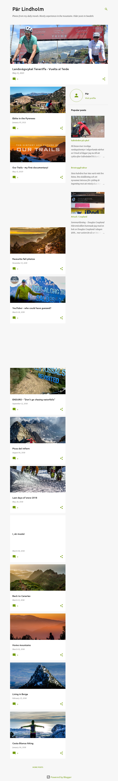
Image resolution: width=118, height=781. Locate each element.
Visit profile (90, 98)
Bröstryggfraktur (79, 167)
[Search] (106, 9)
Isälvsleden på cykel (80, 140)
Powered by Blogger (61, 777)
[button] (104, 79)
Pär (87, 93)
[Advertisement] (36, 205)
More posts (38, 767)
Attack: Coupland (79, 216)
